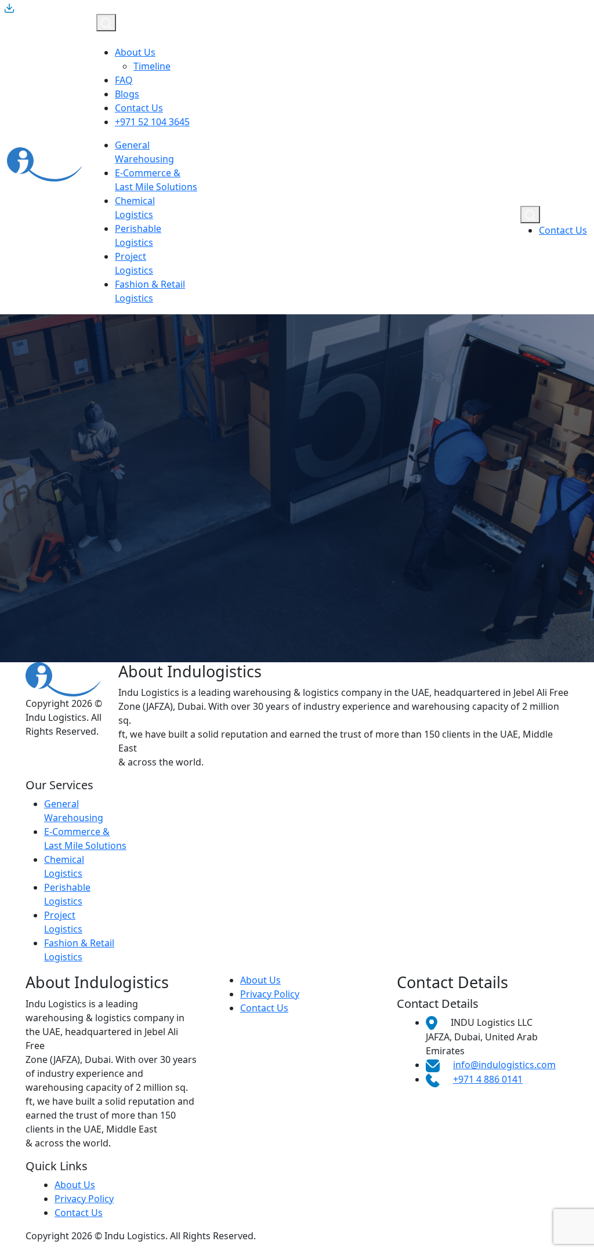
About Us (135, 52)
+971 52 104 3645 (152, 121)
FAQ (124, 80)
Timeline (152, 66)
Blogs (127, 94)
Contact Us (139, 107)
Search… (205, 610)
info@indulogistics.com (504, 1064)
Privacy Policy (269, 994)
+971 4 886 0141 (488, 1079)
